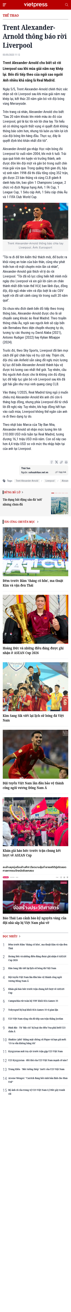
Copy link (62, 472)
